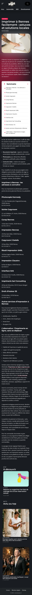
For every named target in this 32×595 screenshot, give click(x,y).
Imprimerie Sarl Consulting (13, 121)
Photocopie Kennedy (11, 92)
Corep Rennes (10, 99)
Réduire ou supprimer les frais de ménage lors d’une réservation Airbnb (15, 491)
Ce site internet (22, 375)
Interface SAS (9, 117)
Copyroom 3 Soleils (11, 107)
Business (4, 18)
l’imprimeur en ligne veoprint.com (19, 367)
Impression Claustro (11, 114)
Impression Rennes (11, 103)
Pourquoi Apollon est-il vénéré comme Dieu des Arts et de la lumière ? (15, 539)
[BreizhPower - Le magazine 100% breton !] (11, 3)
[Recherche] (27, 3)
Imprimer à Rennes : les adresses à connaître (15, 88)
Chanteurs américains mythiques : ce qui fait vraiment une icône (15, 577)
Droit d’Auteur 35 (10, 124)
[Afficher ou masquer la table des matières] (22, 84)
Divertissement (6, 537)
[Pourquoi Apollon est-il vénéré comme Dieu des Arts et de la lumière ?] (16, 523)
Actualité (5, 487)
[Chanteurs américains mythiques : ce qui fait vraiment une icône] (16, 561)
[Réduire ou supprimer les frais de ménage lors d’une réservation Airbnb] (16, 479)
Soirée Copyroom (10, 96)
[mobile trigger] (3, 3)
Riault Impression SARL (12, 110)
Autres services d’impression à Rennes (16, 128)
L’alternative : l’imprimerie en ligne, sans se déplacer (15, 132)
